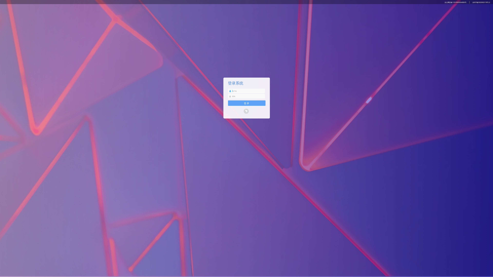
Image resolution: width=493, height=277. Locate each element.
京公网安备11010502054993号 (455, 2)
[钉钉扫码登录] (247, 112)
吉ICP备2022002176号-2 (481, 2)
